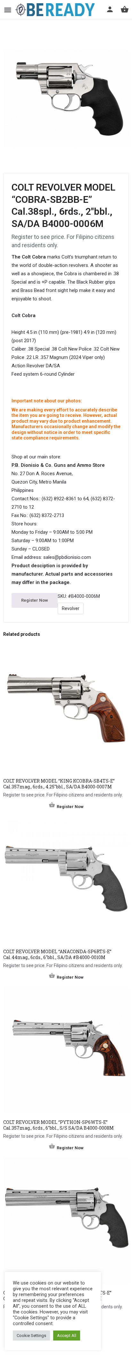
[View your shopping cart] (124, 9)
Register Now (34, 600)
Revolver (70, 608)
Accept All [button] (66, 1335)
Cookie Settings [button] (31, 1335)
